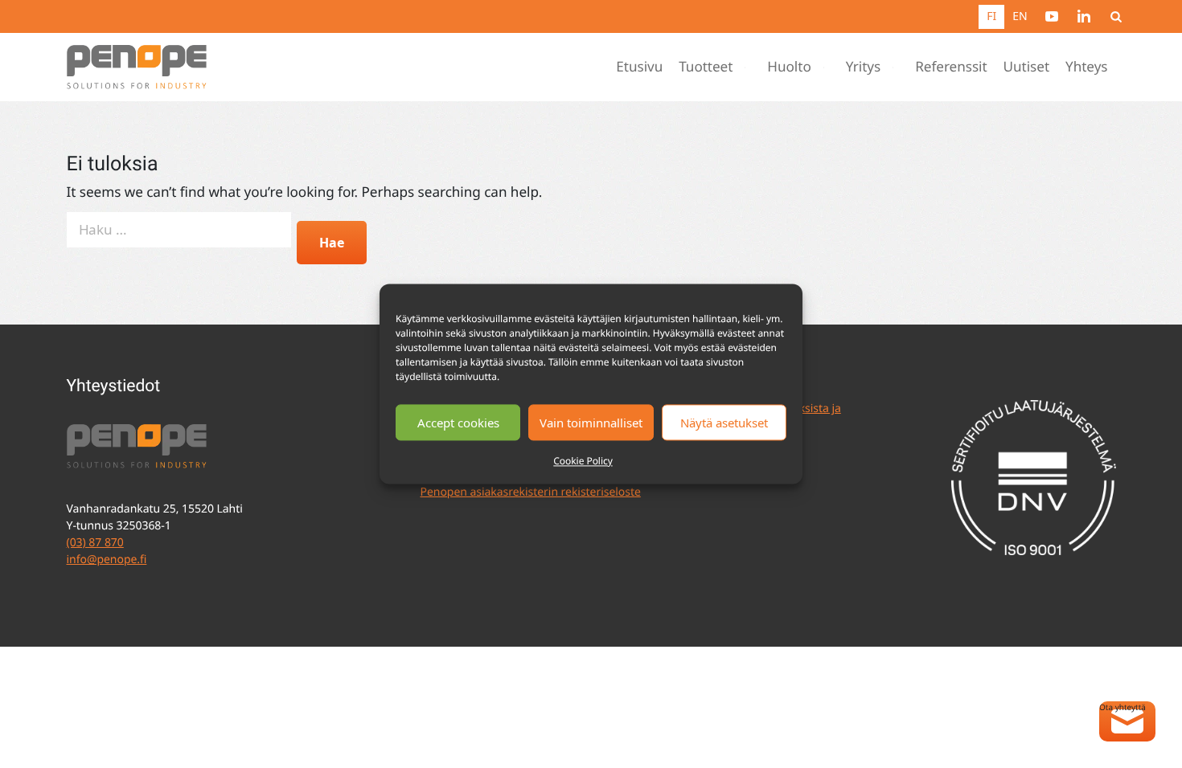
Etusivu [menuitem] (639, 67)
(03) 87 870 (95, 542)
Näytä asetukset (724, 423)
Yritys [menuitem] (863, 67)
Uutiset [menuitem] (1026, 67)
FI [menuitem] (991, 16)
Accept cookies (458, 423)
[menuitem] (1052, 16)
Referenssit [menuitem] (951, 67)
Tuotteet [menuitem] (706, 67)
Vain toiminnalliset (591, 423)
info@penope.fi (107, 559)
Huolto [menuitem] (789, 67)
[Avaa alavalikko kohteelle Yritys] (897, 67)
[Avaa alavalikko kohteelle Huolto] (827, 67)
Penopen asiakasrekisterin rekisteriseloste (531, 492)
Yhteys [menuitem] (1086, 67)
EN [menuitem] (1019, 16)
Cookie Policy (582, 461)
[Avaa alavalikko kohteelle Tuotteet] (749, 67)
